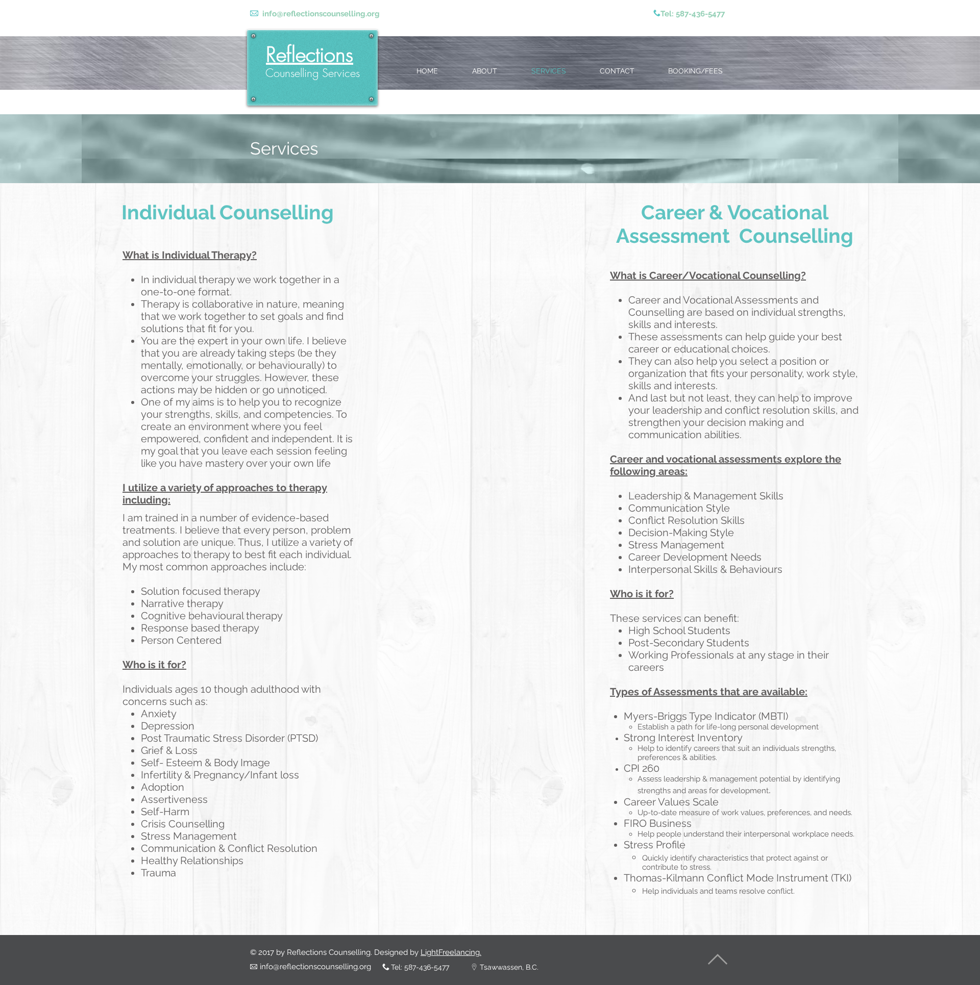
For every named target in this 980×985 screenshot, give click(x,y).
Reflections (309, 54)
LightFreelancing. (451, 952)
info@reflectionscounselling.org (321, 13)
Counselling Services (312, 73)
